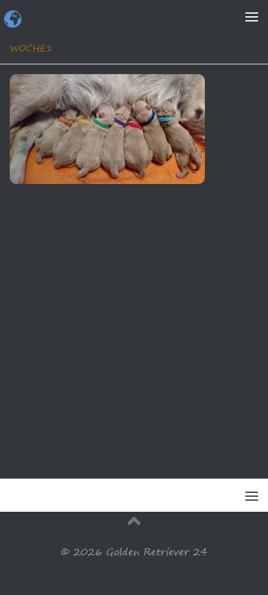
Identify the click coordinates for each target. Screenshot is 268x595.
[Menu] (251, 16)
